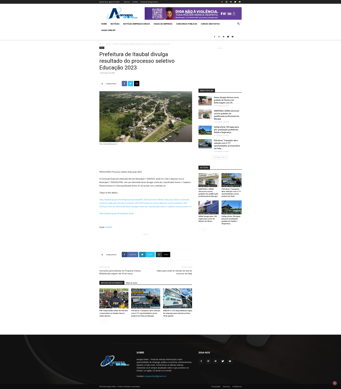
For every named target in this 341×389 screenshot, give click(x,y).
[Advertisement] (146, 153)
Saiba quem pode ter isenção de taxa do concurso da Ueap (174, 272)
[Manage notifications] (335, 383)
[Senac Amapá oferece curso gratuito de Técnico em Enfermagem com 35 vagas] (205, 100)
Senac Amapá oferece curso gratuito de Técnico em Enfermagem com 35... (226, 100)
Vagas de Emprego (163, 24)
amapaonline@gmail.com (155, 376)
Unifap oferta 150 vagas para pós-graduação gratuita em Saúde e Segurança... (226, 129)
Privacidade (215, 386)
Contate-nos (237, 386)
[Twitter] (235, 2)
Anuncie (127, 2)
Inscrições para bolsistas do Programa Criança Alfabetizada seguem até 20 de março (120, 272)
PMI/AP (108, 227)
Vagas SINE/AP (108, 30)
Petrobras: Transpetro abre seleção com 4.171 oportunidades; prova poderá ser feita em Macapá (145, 313)
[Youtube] (240, 2)
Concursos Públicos (186, 24)
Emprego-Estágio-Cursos (140, 307)
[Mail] (231, 2)
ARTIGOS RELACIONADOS (112, 283)
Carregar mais (219, 157)
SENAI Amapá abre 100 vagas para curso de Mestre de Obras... (207, 218)
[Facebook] (222, 2)
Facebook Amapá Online (149, 2)
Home (104, 24)
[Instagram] (226, 2)
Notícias (115, 24)
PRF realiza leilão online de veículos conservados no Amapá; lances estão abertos (113, 313)
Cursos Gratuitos (210, 24)
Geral (108, 44)
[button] (238, 24)
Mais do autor (131, 283)
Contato (135, 2)
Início (101, 44)
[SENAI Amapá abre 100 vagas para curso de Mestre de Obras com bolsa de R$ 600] (208, 207)
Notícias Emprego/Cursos (136, 24)
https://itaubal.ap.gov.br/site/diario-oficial (116, 213)
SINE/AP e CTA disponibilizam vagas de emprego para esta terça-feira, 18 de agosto (177, 313)
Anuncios (226, 386)
